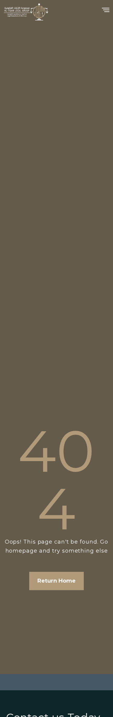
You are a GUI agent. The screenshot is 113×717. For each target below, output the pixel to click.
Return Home (56, 581)
